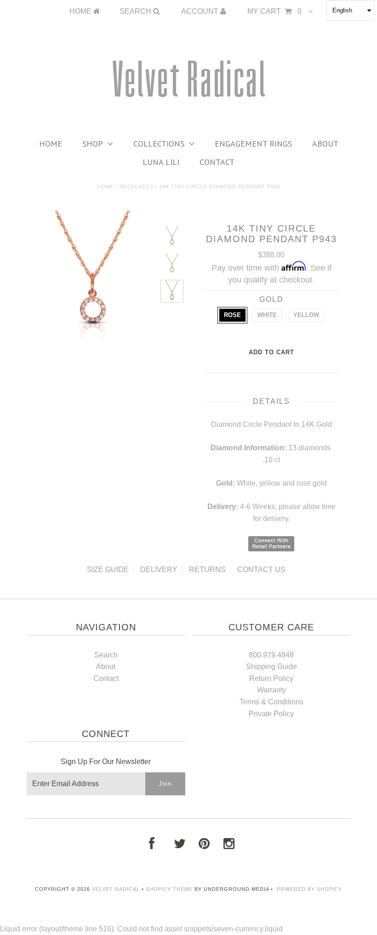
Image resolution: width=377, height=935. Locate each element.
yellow (306, 315)
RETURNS (207, 569)
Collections (158, 143)
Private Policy (271, 714)
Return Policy (271, 678)
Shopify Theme (169, 889)
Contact (217, 162)
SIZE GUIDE (108, 569)
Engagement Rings (253, 143)
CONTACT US (261, 569)
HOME (81, 11)
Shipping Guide (271, 666)
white (267, 315)
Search (106, 655)
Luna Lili (161, 162)
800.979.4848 (271, 655)
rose (232, 315)
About (325, 143)
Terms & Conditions (271, 702)
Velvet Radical (116, 889)
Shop (92, 143)
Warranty (271, 690)
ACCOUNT (200, 11)
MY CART (274, 11)
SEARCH (136, 11)
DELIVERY (158, 569)
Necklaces (137, 186)
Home (50, 143)
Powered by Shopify (309, 889)
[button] (350, 10)
